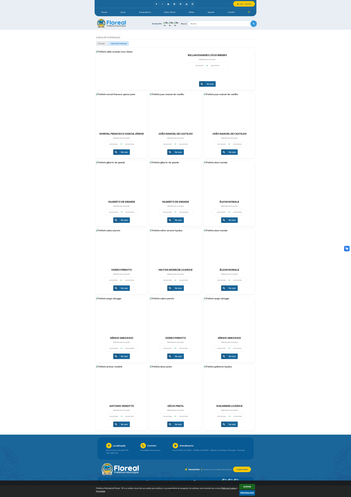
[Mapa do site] (186, 4)
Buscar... (184, 24)
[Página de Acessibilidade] (192, 4)
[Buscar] (253, 24)
